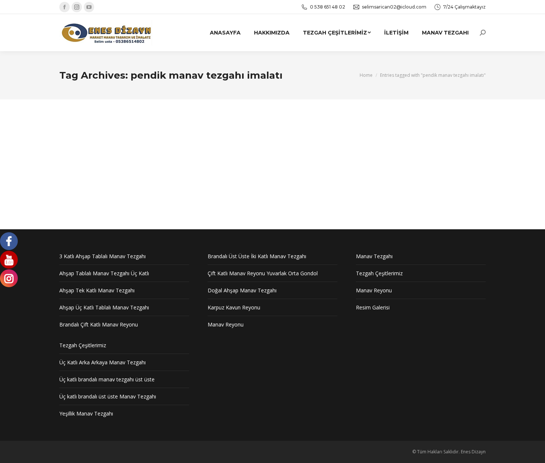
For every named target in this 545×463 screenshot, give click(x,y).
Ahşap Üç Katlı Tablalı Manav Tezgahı (104, 307)
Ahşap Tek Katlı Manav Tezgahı (97, 290)
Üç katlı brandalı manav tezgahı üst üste (107, 379)
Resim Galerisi (373, 307)
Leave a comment (236, 155)
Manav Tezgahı (116, 155)
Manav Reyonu (84, 155)
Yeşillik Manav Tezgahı (86, 413)
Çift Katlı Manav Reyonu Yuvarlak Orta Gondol (263, 273)
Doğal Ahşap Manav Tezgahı (242, 290)
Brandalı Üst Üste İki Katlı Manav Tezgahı (257, 256)
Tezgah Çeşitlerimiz (379, 273)
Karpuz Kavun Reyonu (234, 307)
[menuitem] (225, 32)
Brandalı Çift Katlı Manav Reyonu (98, 324)
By (156, 155)
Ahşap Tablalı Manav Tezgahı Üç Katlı (104, 273)
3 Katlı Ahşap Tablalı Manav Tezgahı (102, 256)
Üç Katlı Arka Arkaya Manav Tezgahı (102, 362)
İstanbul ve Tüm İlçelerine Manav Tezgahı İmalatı (165, 142)
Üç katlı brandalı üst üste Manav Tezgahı (107, 396)
